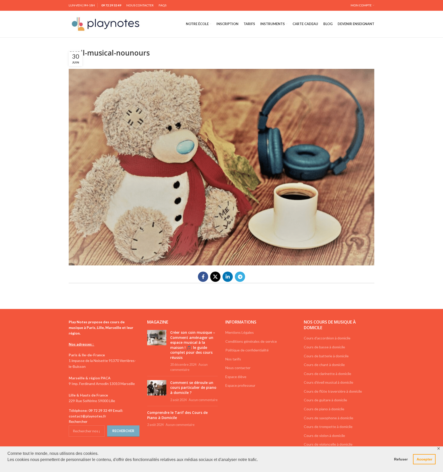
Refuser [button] (401, 459)
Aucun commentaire (203, 400)
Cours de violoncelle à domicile (328, 444)
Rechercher (78, 421)
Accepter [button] (424, 459)
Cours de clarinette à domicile (327, 373)
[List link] (104, 413)
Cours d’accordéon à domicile (327, 338)
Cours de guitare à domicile (325, 400)
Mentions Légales (239, 332)
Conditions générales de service (251, 341)
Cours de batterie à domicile (326, 356)
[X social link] (215, 277)
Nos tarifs (233, 359)
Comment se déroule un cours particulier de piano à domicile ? (193, 387)
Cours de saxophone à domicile (328, 418)
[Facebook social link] (203, 277)
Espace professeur (240, 385)
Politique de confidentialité (247, 350)
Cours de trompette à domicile (328, 426)
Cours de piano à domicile (324, 409)
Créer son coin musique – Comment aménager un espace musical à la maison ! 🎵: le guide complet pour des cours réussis (192, 345)
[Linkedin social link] (228, 277)
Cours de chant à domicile (324, 364)
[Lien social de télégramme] (240, 277)
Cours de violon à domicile (324, 435)
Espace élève (235, 376)
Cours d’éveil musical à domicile (328, 382)
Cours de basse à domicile (324, 347)
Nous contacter (237, 368)
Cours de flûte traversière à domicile (333, 391)
